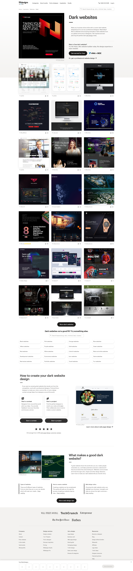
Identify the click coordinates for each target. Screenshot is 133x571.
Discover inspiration (48, 542)
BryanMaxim (23, 132)
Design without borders (98, 539)
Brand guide (71, 542)
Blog (93, 536)
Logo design (71, 534)
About (20, 534)
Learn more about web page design (98, 427)
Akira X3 (23, 206)
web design (89, 35)
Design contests (47, 534)
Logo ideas (95, 547)
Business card (71, 536)
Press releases (22, 539)
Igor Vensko (56, 317)
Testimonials (22, 545)
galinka (22, 95)
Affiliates (94, 545)
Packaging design (72, 545)
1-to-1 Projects (46, 536)
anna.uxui (55, 132)
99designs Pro (47, 550)
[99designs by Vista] (23, 3)
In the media (22, 542)
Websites (32, 9)
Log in (112, 3)
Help (93, 558)
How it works (44, 3)
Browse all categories (73, 553)
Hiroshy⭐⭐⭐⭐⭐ (26, 243)
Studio (70, 3)
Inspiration (63, 3)
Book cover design (72, 550)
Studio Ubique (24, 280)
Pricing (45, 545)
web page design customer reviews (50, 433)
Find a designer (53, 3)
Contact (21, 536)
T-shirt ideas (95, 550)
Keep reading (60, 493)
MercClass (88, 95)
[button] (131, 562)
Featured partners (96, 556)
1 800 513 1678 (104, 3)
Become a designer (97, 534)
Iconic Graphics (56, 206)
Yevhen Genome (60, 60)
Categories (35, 3)
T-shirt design (71, 547)
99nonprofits (22, 547)
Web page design (72, 539)
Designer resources (97, 553)
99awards (94, 542)
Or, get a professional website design (82, 58)
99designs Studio (47, 547)
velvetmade (88, 317)
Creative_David (80, 424)
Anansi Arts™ (24, 317)
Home (20, 9)
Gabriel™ (55, 280)
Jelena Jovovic (89, 206)
